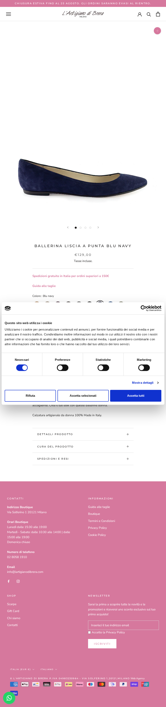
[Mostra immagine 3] (85, 228)
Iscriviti (102, 643)
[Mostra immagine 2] (81, 228)
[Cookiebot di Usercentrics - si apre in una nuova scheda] (143, 308)
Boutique (94, 514)
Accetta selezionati (83, 395)
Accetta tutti (135, 395)
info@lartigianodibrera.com (25, 572)
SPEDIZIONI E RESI (53, 458)
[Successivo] (98, 227)
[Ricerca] (149, 14)
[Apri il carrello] (158, 14)
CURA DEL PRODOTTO (55, 446)
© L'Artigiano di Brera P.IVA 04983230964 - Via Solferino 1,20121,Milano (70, 678)
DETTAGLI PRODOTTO (55, 434)
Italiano (46, 669)
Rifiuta (30, 395)
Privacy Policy (97, 528)
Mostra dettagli (143, 382)
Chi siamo (13, 618)
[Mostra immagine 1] (76, 228)
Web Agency (138, 678)
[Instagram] (18, 581)
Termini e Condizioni (101, 521)
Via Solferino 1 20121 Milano (27, 512)
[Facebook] (8, 581)
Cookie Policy (97, 535)
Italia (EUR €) (20, 669)
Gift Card (13, 611)
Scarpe (11, 604)
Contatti (12, 625)
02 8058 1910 (17, 557)
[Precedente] (67, 227)
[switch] (62, 367)
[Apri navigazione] (8, 14)
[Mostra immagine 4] (90, 228)
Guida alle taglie (44, 286)
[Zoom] (157, 30)
